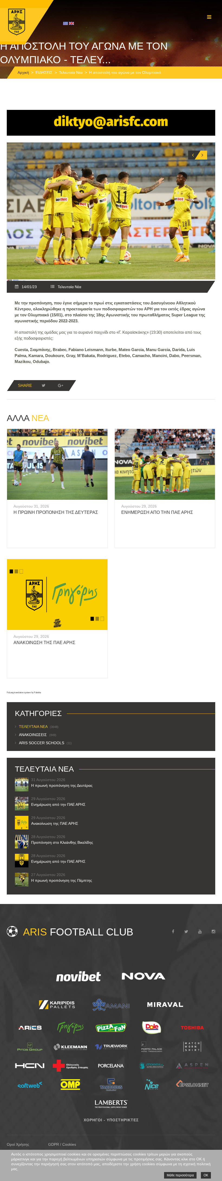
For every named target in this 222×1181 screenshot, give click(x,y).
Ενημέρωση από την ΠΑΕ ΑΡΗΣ (157, 512)
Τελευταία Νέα (71, 72)
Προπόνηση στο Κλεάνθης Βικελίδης (62, 842)
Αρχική (23, 72)
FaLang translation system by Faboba (24, 692)
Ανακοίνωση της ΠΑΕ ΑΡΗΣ (44, 642)
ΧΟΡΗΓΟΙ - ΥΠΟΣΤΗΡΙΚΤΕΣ (111, 1120)
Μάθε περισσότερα (180, 1175)
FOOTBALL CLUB (78, 932)
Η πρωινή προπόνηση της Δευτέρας (56, 512)
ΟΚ (206, 1175)
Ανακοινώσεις (37, 735)
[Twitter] (43, 385)
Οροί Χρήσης (18, 1144)
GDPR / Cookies (62, 1144)
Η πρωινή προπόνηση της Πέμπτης (61, 880)
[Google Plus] (60, 385)
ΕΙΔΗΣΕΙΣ (44, 72)
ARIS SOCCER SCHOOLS (45, 743)
